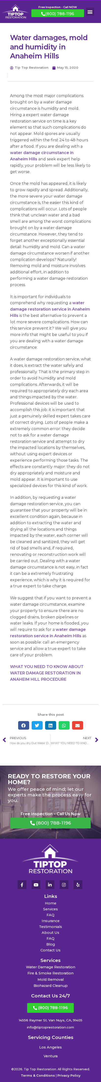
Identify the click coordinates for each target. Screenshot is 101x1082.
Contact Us (50, 950)
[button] (90, 12)
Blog (50, 944)
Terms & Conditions (38, 1075)
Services (50, 909)
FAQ (50, 915)
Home (50, 903)
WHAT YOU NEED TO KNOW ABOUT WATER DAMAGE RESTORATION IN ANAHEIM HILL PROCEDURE (47, 673)
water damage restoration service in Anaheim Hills (50, 309)
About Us (50, 932)
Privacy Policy (68, 1075)
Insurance (51, 921)
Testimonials (50, 927)
